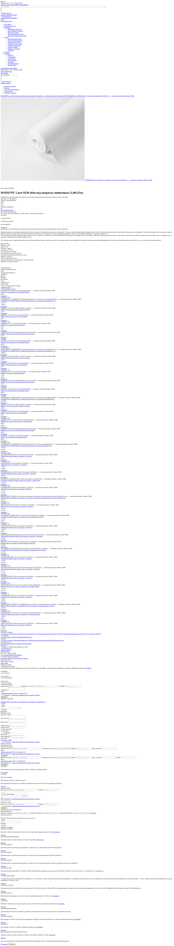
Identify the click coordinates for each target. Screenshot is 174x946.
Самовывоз (6, 733)
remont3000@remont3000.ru (19, 5)
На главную (4, 772)
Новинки (11, 50)
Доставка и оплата (10, 26)
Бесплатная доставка (14, 42)
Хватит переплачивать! (15, 41)
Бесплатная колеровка (15, 39)
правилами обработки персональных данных (26, 695)
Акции (6, 37)
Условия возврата (13, 63)
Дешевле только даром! (15, 44)
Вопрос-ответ (12, 65)
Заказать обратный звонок (9, 15)
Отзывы (6, 52)
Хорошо (3, 786)
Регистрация (5, 21)
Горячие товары (13, 47)
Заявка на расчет (6, 5)
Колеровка (7, 27)
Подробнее (88, 668)
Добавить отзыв (6, 287)
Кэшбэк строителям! (14, 45)
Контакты (7, 54)
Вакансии (11, 62)
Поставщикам (12, 60)
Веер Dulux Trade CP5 (14, 29)
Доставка (6, 731)
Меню (3, 19)
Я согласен (12, 944)
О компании (12, 57)
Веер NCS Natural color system (17, 36)
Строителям (11, 58)
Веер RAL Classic (13, 32)
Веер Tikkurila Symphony (15, 31)
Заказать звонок (6, 83)
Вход (10, 21)
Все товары (7, 24)
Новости (10, 55)
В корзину (4, 296)
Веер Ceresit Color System (15, 34)
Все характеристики (7, 210)
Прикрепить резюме (7, 693)
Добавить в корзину (7, 827)
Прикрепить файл (6, 752)
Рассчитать (92, 813)
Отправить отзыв (6, 740)
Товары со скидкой (14, 49)
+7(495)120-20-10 (6, 13)
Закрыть (3, 835)
